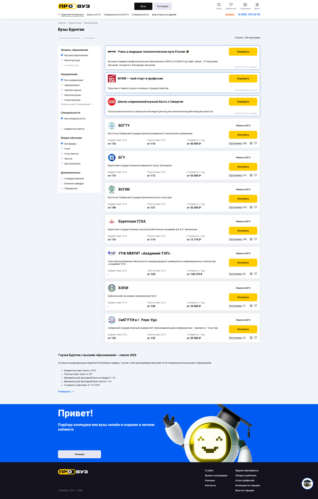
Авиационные (79, 85)
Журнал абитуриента (247, 470)
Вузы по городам (244, 490)
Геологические (80, 100)
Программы (235, 143)
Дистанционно (80, 163)
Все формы (74, 144)
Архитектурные (80, 90)
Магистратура (79, 60)
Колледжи (162, 6)
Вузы (143, 6)
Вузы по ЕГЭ (94, 14)
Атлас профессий (244, 480)
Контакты (210, 485)
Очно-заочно (75, 154)
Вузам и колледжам (216, 475)
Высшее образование (80, 55)
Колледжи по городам (247, 485)
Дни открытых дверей (164, 14)
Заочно (72, 158)
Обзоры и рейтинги (245, 475)
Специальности (140, 14)
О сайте (209, 470)
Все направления (80, 80)
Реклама (253, 67)
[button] (243, 52)
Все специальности (80, 118)
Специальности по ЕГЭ (116, 14)
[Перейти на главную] (74, 6)
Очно (70, 148)
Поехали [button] (79, 454)
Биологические (80, 95)
